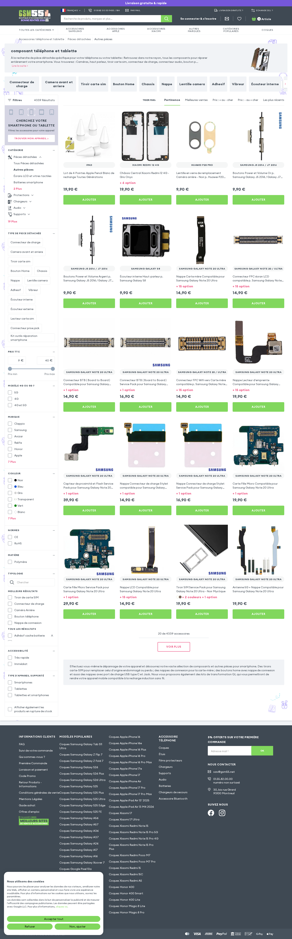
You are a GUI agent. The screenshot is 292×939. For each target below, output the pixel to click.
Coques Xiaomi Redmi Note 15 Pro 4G (133, 838)
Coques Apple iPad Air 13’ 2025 (129, 800)
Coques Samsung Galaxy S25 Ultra (82, 799)
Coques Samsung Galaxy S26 (78, 767)
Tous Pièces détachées (29, 163)
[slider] (10, 369)
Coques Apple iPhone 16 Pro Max (130, 762)
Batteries (165, 786)
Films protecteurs (170, 760)
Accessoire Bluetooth (173, 798)
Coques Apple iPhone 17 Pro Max (130, 794)
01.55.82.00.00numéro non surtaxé (226, 780)
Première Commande (33, 763)
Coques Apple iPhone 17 (124, 775)
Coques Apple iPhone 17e (125, 768)
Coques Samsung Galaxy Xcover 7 (82, 862)
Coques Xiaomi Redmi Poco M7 (129, 855)
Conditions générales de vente (39, 792)
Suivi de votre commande (36, 750)
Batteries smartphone (28, 182)
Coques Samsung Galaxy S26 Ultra (82, 780)
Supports (165, 773)
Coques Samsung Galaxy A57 (79, 824)
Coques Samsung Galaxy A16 (78, 856)
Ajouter (89, 199)
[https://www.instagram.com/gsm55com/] (222, 813)
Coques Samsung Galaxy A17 (78, 850)
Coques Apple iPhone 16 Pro (127, 756)
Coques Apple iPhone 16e (125, 743)
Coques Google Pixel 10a (75, 869)
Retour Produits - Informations (30, 784)
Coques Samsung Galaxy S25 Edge (82, 805)
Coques (164, 748)
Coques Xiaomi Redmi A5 (125, 880)
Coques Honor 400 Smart (126, 893)
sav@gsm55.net (224, 772)
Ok (262, 750)
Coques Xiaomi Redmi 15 (125, 868)
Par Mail (136, 10)
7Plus (12, 462)
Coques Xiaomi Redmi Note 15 (128, 826)
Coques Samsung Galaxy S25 (78, 786)
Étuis (162, 754)
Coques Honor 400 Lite (124, 899)
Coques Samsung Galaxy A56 (79, 818)
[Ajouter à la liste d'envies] (109, 116)
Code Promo (27, 776)
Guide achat (27, 805)
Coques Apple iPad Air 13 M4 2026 (131, 807)
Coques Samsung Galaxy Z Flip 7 (80, 754)
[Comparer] (101, 116)
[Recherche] (166, 18)
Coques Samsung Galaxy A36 (79, 831)
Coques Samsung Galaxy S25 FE (80, 811)
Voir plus (173, 646)
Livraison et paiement (33, 769)
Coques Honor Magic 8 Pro (126, 912)
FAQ (22, 744)
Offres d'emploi (29, 811)
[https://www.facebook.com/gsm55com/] (211, 813)
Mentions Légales (30, 799)
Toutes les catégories (35, 29)
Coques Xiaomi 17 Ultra (124, 819)
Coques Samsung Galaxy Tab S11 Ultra (80, 746)
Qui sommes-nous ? (32, 757)
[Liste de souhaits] (239, 19)
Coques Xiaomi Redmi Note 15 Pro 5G (133, 832)
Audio (162, 779)
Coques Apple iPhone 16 (124, 737)
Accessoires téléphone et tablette (41, 39)
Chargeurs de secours (173, 792)
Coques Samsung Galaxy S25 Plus (81, 792)
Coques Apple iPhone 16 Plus (127, 749)
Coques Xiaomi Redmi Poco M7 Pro (132, 861)
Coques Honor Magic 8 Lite (127, 906)
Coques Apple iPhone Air (125, 781)
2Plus (18, 188)
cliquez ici (61, 906)
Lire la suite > (20, 65)
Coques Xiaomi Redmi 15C (126, 874)
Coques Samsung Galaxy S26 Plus (81, 773)
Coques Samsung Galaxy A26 (79, 843)
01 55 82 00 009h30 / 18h (107, 10)
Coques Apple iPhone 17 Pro (127, 787)
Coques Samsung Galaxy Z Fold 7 (81, 761)
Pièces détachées (79, 39)
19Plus (12, 221)
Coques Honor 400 (121, 887)
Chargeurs (166, 767)
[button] (145, 182)
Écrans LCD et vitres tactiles (32, 176)
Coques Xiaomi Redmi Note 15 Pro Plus (131, 847)
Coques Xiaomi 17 (120, 813)
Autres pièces (103, 39)
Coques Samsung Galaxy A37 (79, 837)
